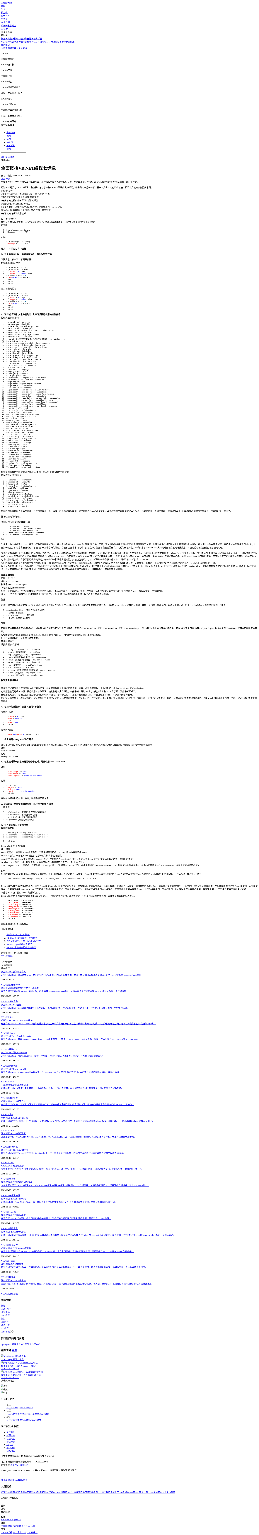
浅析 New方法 (13, 1199)
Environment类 (13, 1069)
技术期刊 (10, 145)
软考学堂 (37, 38)
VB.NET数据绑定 (9, 1228)
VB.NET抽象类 (8, 1277)
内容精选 (10, 132)
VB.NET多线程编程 (10, 1195)
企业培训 (5, 22)
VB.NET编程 (7, 956)
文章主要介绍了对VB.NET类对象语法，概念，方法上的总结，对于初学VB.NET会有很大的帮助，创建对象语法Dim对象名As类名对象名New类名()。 (72, 1169)
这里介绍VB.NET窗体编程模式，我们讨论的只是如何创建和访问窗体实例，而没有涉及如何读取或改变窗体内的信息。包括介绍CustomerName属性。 (72, 975)
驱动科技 (40, 1492)
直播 (25, 48)
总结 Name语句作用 (17, 1248)
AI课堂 (4, 29)
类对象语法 (12, 1166)
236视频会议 (125, 1492)
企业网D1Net (147, 1492)
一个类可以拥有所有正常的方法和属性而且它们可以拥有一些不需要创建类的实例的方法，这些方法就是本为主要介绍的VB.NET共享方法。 (67, 1104)
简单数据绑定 (13, 1215)
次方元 (163, 1492)
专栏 (20, 48)
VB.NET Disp (7, 1130)
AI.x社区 (45, 1414)
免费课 (4, 19)
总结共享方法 (13, 1101)
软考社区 (5, 16)
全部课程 (5, 42)
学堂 (3, 9)
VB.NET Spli (7, 1017)
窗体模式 (13, 972)
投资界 (157, 1492)
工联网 (107, 1492)
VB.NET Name (8, 1261)
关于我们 (10, 1432)
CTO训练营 (35, 1420)
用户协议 (10, 1447)
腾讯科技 (14, 1492)
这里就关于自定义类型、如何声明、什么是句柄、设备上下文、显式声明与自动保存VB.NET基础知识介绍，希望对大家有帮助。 (62, 1088)
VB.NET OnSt (7, 1162)
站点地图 (10, 1439)
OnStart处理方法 (14, 1150)
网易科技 (22, 1492)
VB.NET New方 (8, 1212)
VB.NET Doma (8, 1033)
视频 (8, 136)
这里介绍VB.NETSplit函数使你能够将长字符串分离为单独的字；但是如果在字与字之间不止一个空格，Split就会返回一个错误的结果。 (65, 1008)
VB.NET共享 (7, 1114)
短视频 (24, 38)
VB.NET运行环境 (9, 1147)
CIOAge (17, 1407)
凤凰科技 (31, 1492)
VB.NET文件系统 (9, 1294)
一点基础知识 (14, 1085)
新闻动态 (10, 1435)
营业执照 (5, 1480)
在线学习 (5, 45)
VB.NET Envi (7, 1082)
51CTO (9, 1407)
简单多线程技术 (16, 1182)
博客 (3, 6)
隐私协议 (10, 1451)
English (9, 1444)
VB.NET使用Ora (9, 1049)
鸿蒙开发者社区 (8, 25)
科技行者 (48, 1492)
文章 (3, 48)
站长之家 (71, 1492)
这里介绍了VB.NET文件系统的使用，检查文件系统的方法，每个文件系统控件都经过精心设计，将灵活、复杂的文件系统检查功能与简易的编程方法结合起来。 (77, 1284)
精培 (19, 1420)
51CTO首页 (6, 3)
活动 (8, 149)
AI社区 (9, 142)
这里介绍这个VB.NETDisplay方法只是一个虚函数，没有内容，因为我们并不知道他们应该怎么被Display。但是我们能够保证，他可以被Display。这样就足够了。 (77, 1121)
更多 (14, 1350)
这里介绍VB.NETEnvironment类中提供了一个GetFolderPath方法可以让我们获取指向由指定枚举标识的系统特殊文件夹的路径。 (61, 1072)
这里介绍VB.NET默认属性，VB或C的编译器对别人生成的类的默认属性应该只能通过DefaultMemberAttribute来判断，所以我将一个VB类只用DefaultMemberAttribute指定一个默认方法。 (88, 1235)
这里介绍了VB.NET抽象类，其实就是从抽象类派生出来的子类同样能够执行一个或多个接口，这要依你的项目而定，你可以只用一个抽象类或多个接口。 (74, 1267)
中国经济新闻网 (90, 1492)
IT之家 (101, 1492)
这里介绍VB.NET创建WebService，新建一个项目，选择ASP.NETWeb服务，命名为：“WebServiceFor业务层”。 (53, 1056)
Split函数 (11, 1005)
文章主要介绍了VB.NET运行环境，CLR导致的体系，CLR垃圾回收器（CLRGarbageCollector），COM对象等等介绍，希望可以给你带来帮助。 (68, 1137)
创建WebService (14, 1052)
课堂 (16, 48)
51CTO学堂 (11, 1420)
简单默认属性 (13, 1232)
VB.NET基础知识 (9, 1098)
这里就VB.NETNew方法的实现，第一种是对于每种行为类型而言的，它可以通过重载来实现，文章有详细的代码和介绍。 (59, 1202)
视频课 (4, 38)
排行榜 (17, 38)
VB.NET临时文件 (9, 1001)
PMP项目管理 (59, 42)
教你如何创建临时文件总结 (20, 988)
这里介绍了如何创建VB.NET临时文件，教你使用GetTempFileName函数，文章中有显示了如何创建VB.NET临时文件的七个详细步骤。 (64, 991)
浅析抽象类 (12, 1264)
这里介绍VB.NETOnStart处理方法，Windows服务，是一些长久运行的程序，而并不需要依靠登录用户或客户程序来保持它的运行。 (63, 1153)
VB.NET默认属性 (9, 1245)
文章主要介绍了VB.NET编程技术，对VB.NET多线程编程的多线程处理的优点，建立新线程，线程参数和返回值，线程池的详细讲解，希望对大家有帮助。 (75, 1185)
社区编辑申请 (7, 157)
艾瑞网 (64, 1492)
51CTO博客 (11, 1414)
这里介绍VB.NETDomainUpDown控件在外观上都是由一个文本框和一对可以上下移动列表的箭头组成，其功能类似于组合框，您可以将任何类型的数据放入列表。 (78, 1023)
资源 (7, 48)
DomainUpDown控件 (17, 1020)
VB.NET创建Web (9, 1066)
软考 (18, 42)
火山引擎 (170, 1492)
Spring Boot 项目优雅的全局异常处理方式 (20, 1344)
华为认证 (33, 42)
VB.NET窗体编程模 (10, 985)
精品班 (4, 13)
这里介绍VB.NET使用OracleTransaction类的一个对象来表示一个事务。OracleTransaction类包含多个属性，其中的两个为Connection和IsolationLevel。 (70, 1039)
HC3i (23, 1407)
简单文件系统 (13, 1280)
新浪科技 (5, 1492)
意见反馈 (10, 1442)
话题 (8, 139)
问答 (12, 48)
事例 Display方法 (14, 1118)
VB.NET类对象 (8, 1179)
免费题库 (70, 42)
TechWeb (57, 1492)
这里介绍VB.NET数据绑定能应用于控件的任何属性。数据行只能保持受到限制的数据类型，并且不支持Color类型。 (56, 1218)
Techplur (29, 1407)
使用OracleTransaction (17, 1036)
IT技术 (50, 42)
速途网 (79, 1492)
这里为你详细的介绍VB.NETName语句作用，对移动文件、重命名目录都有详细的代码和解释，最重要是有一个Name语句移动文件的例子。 (67, 1251)
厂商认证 (42, 42)
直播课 (30, 38)
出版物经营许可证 (19, 1480)
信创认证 (25, 42)
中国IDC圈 (136, 1492)
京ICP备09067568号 (19, 1465)
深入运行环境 (13, 1133)
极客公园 (114, 1492)
